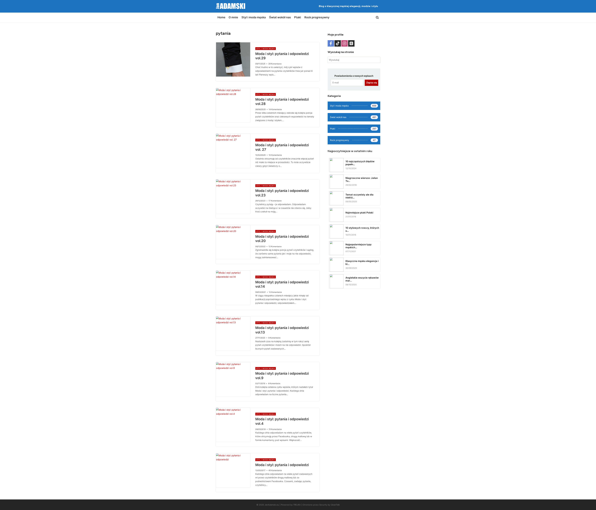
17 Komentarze (275, 200)
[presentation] (233, 59)
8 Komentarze (274, 338)
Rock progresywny (316, 17)
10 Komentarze (275, 155)
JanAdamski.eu (271, 504)
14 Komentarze (275, 109)
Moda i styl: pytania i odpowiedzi (282, 465)
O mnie (233, 17)
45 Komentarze (275, 470)
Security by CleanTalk (329, 504)
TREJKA (297, 504)
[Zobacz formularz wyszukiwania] (377, 17)
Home (221, 17)
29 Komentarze (275, 64)
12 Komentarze (275, 246)
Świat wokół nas (280, 17)
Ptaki (297, 17)
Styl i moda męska (254, 17)
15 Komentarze (275, 429)
